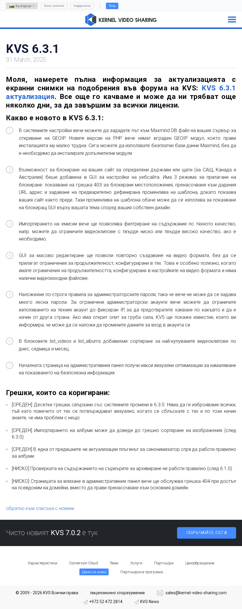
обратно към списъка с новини (40, 508)
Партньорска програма (141, 572)
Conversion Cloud (83, 563)
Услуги (136, 563)
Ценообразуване (199, 563)
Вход (112, 6)
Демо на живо (94, 572)
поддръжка (82, 6)
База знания (54, 6)
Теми (114, 563)
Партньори (164, 563)
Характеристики (42, 563)
